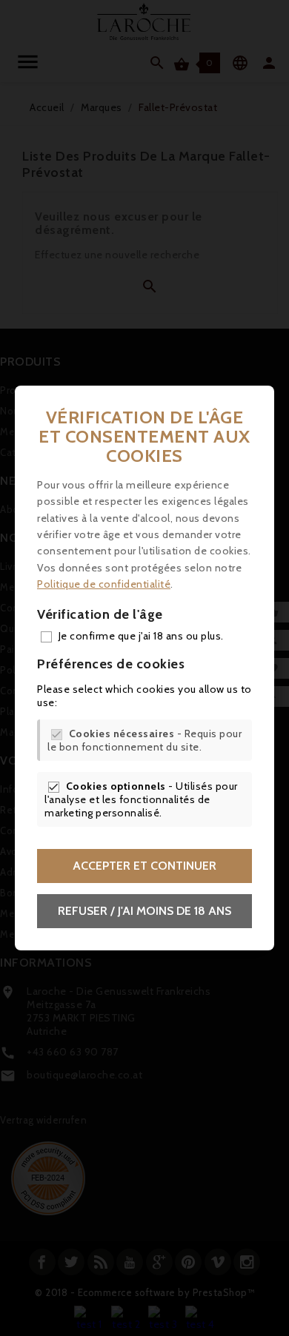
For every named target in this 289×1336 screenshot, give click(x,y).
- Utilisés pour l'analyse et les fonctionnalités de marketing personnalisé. (141, 799)
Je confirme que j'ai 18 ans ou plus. (141, 635)
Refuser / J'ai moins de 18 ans (144, 911)
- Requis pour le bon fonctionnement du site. (144, 740)
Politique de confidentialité (103, 584)
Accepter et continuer (144, 866)
